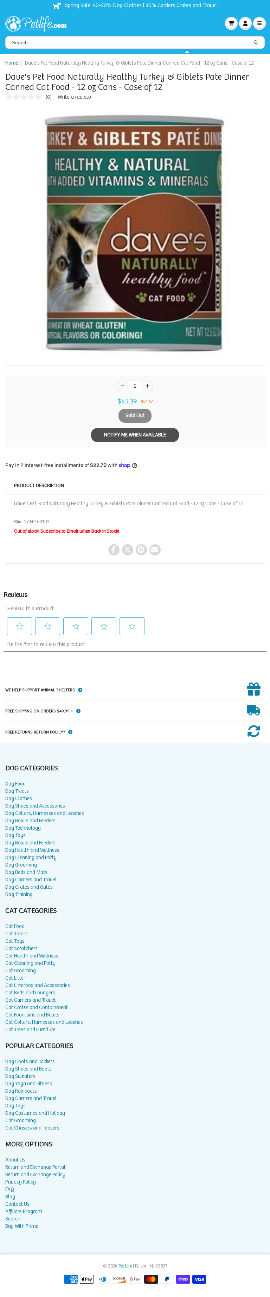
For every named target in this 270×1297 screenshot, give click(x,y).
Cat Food (15, 926)
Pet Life (125, 1266)
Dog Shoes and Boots (28, 1069)
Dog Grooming (21, 865)
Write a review (74, 97)
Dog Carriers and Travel (31, 880)
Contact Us (17, 1204)
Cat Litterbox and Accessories (37, 985)
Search (12, 1219)
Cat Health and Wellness (31, 956)
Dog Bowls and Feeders (30, 821)
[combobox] (135, 42)
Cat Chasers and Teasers (32, 1128)
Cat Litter (15, 978)
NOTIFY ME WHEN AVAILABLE (135, 435)
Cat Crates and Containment (36, 1007)
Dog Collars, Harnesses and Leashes (44, 813)
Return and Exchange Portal (35, 1167)
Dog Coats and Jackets (30, 1062)
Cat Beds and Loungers (30, 993)
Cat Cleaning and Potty (30, 963)
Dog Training (19, 894)
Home (11, 63)
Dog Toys (15, 835)
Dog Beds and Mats (26, 872)
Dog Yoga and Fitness (28, 1084)
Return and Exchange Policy (35, 1175)
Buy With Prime (21, 1226)
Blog (10, 1197)
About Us (15, 1160)
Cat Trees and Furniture (30, 1030)
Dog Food (15, 784)
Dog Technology (23, 828)
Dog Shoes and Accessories (35, 806)
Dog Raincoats (21, 1091)
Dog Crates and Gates (29, 887)
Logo (38, 23)
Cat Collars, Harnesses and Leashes (44, 1022)
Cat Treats (16, 934)
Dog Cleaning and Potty (31, 858)
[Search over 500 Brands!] (255, 42)
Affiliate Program (23, 1211)
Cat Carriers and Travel (30, 1000)
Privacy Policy (20, 1182)
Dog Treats (17, 791)
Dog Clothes (18, 799)
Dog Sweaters (20, 1076)
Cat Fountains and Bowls (32, 1015)
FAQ (9, 1189)
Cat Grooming (20, 971)
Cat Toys (15, 941)
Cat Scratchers (21, 949)
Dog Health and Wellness (32, 850)
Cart (231, 23)
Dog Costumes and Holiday (35, 1113)
